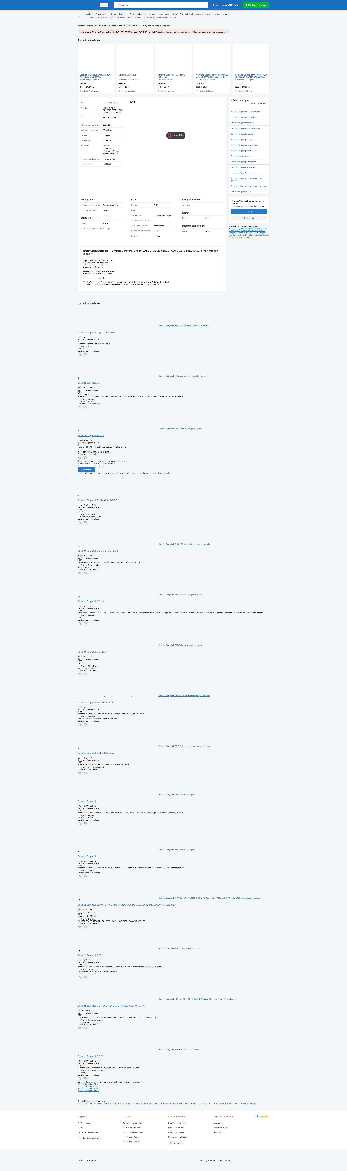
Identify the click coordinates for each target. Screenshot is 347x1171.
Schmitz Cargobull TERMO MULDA (96, 702)
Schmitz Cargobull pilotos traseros (248, 235)
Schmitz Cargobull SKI (89, 383)
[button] (80, 354)
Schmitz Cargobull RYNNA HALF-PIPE (97, 500)
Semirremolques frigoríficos (242, 123)
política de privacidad (135, 473)
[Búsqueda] (116, 5)
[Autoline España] (87, 5)
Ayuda (80, 1128)
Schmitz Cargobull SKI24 (90, 1056)
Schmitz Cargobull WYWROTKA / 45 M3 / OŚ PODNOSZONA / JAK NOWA (251, 76)
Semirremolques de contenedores (245, 128)
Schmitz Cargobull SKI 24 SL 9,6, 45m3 (98, 551)
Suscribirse (86, 470)
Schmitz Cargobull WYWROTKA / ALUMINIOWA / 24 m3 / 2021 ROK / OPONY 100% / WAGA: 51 (212, 76)
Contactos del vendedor (88, 1132)
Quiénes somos (84, 1123)
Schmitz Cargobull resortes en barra (244, 228)
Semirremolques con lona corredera (246, 112)
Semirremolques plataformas (243, 139)
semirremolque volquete (109, 118)
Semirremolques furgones (242, 134)
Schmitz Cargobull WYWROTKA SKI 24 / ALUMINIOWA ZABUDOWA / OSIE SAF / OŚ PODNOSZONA (95, 76)
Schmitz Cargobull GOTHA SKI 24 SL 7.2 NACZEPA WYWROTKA (111, 1006)
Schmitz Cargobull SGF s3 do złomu (96, 753)
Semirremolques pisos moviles (244, 150)
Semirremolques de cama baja (244, 117)
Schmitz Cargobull (127, 75)
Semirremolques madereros (243, 167)
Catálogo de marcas (131, 1141)
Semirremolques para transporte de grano (249, 186)
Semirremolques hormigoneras (244, 173)
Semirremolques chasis (241, 192)
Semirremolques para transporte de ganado (246, 179)
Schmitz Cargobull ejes (186, 1103)
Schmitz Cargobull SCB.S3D (92, 652)
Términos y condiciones (133, 1123)
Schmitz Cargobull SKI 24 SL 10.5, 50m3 (171, 76)
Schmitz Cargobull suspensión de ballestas (248, 229)
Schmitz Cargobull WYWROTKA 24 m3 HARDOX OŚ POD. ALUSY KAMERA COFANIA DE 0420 (126, 905)
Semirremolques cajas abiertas (244, 145)
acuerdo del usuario (161, 473)
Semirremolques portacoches (243, 162)
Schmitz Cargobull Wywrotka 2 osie (96, 332)
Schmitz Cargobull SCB (90, 955)
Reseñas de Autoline (132, 1137)
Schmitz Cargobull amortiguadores (249, 236)
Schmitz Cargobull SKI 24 (91, 435)
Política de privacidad (132, 1128)
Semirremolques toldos (240, 156)
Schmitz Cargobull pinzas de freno (247, 232)
